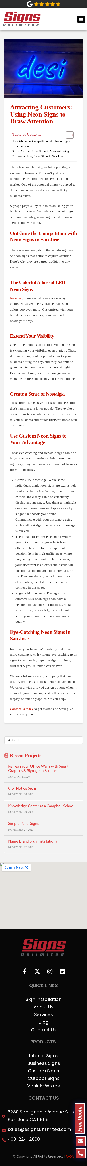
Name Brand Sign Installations (32, 841)
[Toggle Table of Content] (67, 135)
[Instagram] (50, 971)
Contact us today (21, 709)
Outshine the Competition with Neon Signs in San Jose (42, 144)
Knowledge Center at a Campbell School (41, 806)
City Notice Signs (22, 788)
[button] (81, 19)
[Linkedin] (62, 971)
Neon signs (18, 298)
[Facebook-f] (24, 971)
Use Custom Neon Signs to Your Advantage (42, 151)
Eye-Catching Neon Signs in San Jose (39, 156)
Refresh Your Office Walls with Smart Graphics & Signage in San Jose (38, 769)
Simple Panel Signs (23, 824)
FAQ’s (70, 1156)
